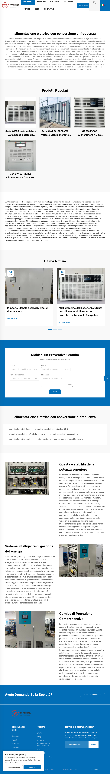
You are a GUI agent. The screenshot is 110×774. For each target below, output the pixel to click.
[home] (21, 713)
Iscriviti (93, 744)
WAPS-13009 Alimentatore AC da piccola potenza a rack (89, 133)
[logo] (10, 5)
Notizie (27, 9)
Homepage (15, 736)
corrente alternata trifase (19, 429)
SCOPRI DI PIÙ (12, 319)
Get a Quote (83, 5)
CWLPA (39, 733)
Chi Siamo (15, 744)
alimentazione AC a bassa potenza (64, 434)
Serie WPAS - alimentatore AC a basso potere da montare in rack (20, 133)
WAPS (39, 737)
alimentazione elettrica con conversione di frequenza (60, 439)
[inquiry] (106, 378)
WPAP (39, 749)
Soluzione (15, 748)
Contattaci (49, 9)
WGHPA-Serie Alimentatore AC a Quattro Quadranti (43, 743)
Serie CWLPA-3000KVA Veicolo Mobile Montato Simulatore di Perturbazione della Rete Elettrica (55, 133)
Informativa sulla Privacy (70, 769)
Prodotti (14, 740)
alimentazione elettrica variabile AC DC (51, 429)
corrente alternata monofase (21, 439)
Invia (55, 392)
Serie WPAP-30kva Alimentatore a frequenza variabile (20, 175)
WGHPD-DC (41, 753)
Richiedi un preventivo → (92, 694)
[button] (50, 329)
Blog (37, 9)
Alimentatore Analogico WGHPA (45, 758)
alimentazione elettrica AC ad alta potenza (27, 434)
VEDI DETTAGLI (21, 113)
